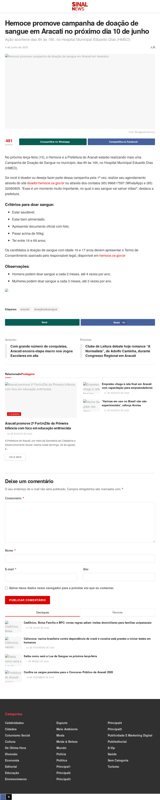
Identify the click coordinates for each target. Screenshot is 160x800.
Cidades (14, 414)
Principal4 (115, 723)
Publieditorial (117, 741)
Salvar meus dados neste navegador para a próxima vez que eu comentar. (61, 588)
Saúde (112, 754)
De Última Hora (15, 748)
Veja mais (17, 456)
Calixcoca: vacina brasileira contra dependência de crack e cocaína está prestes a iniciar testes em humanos (87, 640)
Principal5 (115, 729)
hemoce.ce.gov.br (112, 255)
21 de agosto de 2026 (116, 392)
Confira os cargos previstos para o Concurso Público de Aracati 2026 (68, 672)
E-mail (11, 569)
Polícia (61, 754)
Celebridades (14, 723)
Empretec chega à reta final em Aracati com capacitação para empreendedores (127, 386)
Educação (12, 773)
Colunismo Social (17, 735)
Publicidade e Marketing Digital (130, 735)
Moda (60, 735)
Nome (10, 550)
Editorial (11, 766)
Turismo (113, 766)
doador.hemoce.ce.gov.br (45, 183)
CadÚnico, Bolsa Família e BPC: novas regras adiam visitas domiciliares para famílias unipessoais (87, 622)
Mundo (61, 748)
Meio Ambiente (67, 729)
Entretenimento (16, 779)
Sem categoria (118, 760)
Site (86, 569)
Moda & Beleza (67, 741)
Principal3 (63, 779)
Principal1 (63, 766)
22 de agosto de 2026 (19, 433)
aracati (25, 309)
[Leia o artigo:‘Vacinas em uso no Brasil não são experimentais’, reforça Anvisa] (91, 405)
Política (61, 760)
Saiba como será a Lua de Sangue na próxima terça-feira (60, 656)
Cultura (10, 741)
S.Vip (111, 748)
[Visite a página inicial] (80, 6)
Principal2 (63, 773)
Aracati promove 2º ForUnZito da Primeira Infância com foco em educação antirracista (38, 425)
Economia (12, 760)
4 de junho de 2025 (16, 47)
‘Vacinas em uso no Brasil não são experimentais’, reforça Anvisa (124, 403)
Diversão (11, 754)
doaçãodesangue (45, 309)
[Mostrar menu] (7, 6)
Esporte (62, 723)
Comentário (14, 498)
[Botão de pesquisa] (153, 6)
